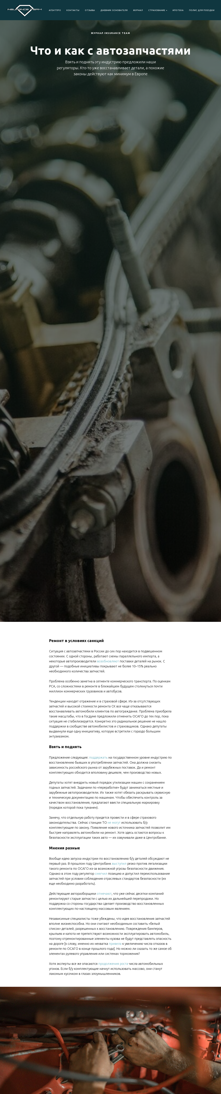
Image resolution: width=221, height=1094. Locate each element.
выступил (119, 863)
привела (115, 943)
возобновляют (108, 661)
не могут (114, 822)
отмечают (104, 893)
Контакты (72, 10)
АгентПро (55, 10)
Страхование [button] (156, 10)
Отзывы (90, 10)
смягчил (101, 873)
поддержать (98, 757)
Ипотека (178, 10)
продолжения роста (113, 963)
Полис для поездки (202, 10)
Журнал (138, 10)
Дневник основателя (114, 10)
